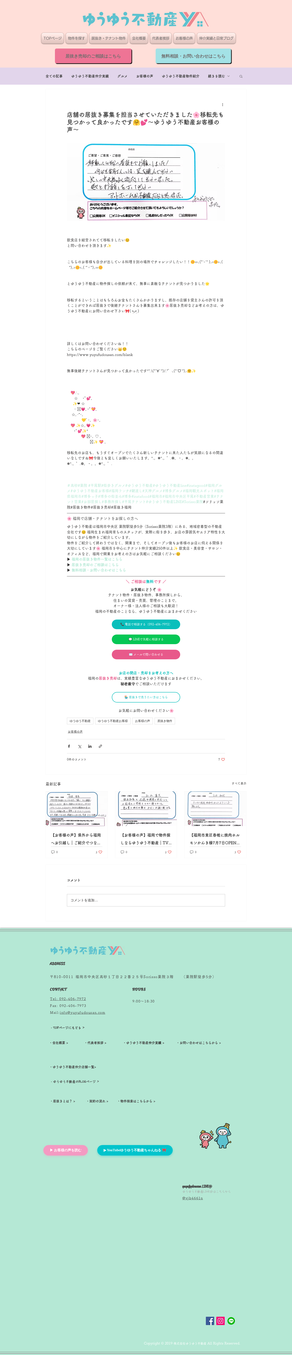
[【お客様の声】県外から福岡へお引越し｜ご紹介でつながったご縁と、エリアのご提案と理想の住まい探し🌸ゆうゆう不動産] (77, 808)
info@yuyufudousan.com (82, 1012)
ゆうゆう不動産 (80, 721)
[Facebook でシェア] (69, 746)
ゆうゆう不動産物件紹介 (180, 76)
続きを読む (216, 76)
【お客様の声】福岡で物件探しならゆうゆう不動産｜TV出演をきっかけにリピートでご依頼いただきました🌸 (145, 840)
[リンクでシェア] (100, 746)
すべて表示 (239, 783)
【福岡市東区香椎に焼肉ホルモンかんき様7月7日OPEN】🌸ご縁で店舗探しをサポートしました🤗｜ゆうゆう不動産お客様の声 (215, 840)
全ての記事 (54, 76)
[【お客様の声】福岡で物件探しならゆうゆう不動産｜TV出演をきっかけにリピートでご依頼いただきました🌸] (146, 808)
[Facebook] (210, 1321)
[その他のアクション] (222, 104)
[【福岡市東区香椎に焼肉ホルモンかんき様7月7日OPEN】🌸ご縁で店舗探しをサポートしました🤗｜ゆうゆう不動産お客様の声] (215, 808)
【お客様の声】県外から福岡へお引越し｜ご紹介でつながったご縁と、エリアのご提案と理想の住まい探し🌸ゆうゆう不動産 (76, 840)
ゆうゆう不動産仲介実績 (90, 76)
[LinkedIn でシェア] (90, 746)
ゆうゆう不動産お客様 (113, 721)
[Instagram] (220, 1321)
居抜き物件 (164, 721)
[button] (241, 76)
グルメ (122, 76)
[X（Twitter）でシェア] (79, 746)
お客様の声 (144, 76)
